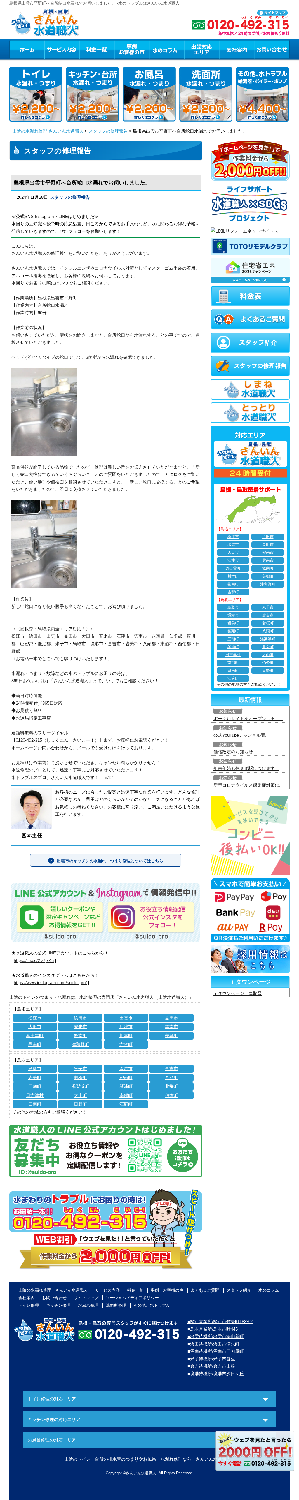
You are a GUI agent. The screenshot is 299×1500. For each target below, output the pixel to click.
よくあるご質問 (205, 1290)
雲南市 (171, 1026)
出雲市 (126, 1017)
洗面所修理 (116, 1305)
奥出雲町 (35, 1035)
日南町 (34, 1104)
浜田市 (80, 1017)
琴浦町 (126, 1086)
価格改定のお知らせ (233, 751)
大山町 (80, 1095)
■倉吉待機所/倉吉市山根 (211, 1366)
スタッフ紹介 (239, 1290)
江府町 (126, 1104)
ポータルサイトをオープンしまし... (248, 718)
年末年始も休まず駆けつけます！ (246, 768)
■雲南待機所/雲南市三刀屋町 (215, 1351)
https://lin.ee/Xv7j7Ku (34, 960)
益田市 (171, 1017)
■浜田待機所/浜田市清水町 (213, 1343)
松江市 (34, 1017)
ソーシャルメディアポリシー (132, 1297)
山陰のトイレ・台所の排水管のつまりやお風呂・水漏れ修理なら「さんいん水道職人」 (149, 1459)
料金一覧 (96, 49)
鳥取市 (34, 1068)
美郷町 (171, 1035)
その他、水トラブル (151, 1305)
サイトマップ (86, 1297)
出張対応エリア (201, 49)
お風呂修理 (88, 1305)
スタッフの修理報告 (108, 131)
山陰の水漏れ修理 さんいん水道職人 (48, 131)
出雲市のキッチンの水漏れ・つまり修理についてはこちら (110, 861)
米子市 (80, 1068)
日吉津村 (35, 1095)
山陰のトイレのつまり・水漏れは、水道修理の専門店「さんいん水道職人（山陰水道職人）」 (101, 997)
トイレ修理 (28, 1305)
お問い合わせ (272, 49)
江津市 (126, 1026)
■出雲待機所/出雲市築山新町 (215, 1336)
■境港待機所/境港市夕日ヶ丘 (215, 1373)
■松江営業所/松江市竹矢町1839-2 (220, 1321)
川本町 (126, 1035)
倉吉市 (171, 1068)
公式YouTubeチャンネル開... (241, 735)
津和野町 (80, 1044)
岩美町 (34, 1077)
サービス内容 (61, 49)
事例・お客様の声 (131, 49)
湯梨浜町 (80, 1086)
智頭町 (126, 1077)
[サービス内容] (51, 49)
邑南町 (34, 1044)
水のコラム (166, 49)
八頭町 (171, 1077)
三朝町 (34, 1086)
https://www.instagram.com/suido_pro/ (50, 982)
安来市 (80, 1026)
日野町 (80, 1104)
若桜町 (80, 1077)
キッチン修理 (58, 1305)
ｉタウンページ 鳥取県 (237, 993)
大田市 (34, 1026)
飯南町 (80, 1035)
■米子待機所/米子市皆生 (211, 1358)
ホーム (26, 49)
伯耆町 (171, 1095)
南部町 (126, 1095)
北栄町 (171, 1086)
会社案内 (236, 49)
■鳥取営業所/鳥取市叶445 (212, 1329)
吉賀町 (126, 1044)
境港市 (126, 1068)
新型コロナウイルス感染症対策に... (248, 784)
